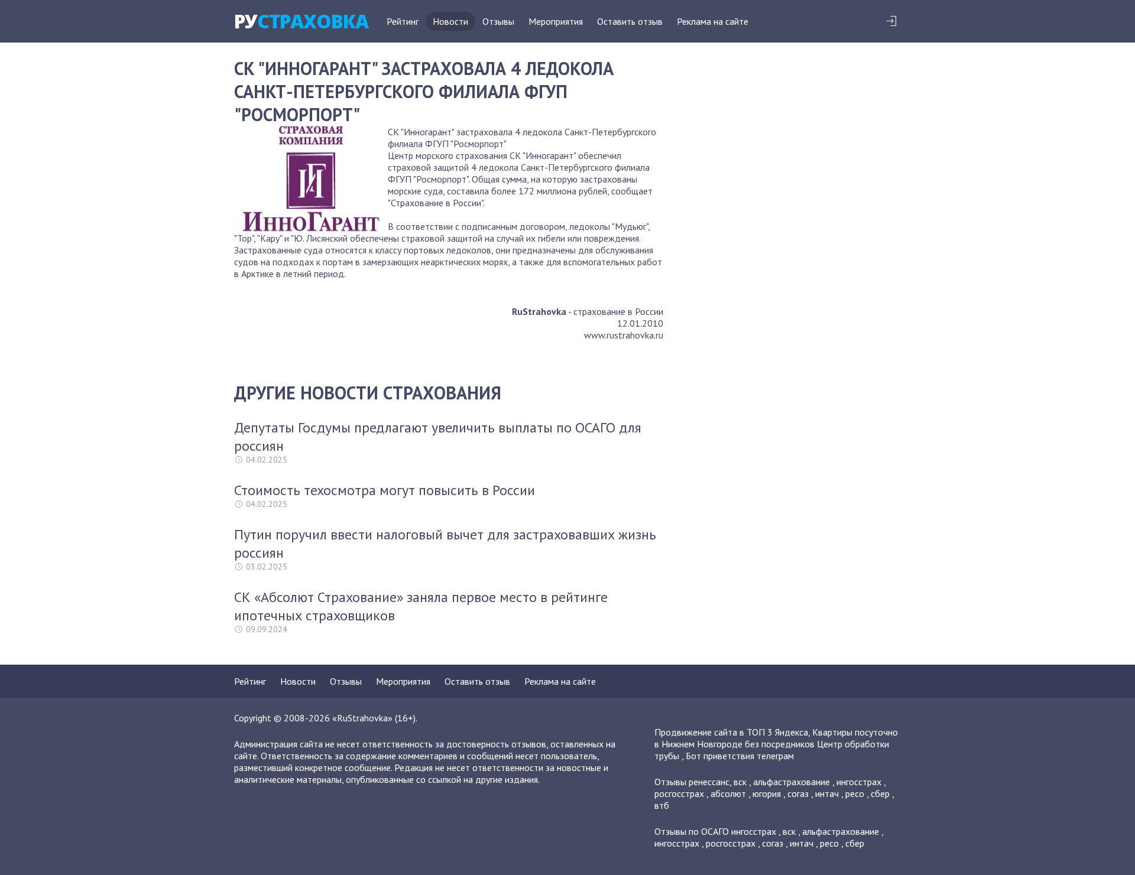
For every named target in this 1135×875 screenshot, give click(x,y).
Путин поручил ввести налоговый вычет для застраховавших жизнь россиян (445, 543)
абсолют (728, 793)
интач (827, 793)
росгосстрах (679, 793)
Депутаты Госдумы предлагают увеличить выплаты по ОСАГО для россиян (437, 436)
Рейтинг (403, 21)
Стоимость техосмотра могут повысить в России (384, 490)
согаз (798, 793)
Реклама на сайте (712, 21)
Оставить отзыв (630, 21)
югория (767, 793)
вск (740, 782)
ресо (854, 793)
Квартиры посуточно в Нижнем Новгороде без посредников (776, 738)
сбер (880, 793)
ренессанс (709, 782)
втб (661, 805)
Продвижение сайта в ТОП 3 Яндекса (731, 732)
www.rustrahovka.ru (623, 335)
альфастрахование (791, 782)
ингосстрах (858, 782)
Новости (450, 21)
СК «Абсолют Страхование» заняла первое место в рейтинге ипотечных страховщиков (421, 606)
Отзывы (498, 21)
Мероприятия (555, 21)
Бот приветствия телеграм (740, 756)
